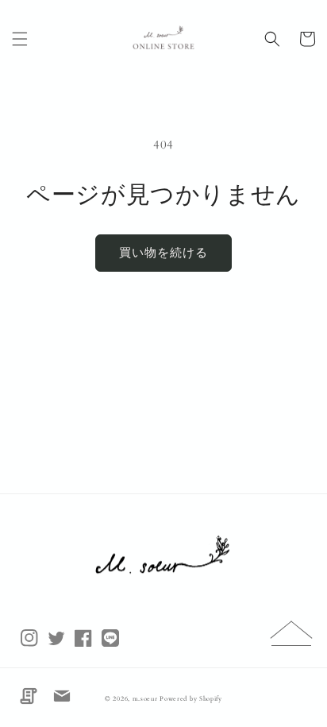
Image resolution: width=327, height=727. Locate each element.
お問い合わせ (62, 696)
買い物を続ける (163, 253)
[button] (19, 38)
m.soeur (146, 698)
